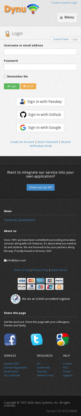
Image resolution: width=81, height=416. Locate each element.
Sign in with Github (44, 114)
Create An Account (22, 142)
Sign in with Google (44, 127)
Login (74, 2)
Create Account (59, 2)
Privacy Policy (40, 270)
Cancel (30, 86)
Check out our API (40, 187)
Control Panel (60, 39)
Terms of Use (22, 270)
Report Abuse (59, 270)
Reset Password (47, 142)
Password (11, 61)
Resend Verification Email (50, 144)
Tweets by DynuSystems (19, 220)
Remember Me (17, 76)
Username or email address (23, 45)
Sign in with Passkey (45, 101)
